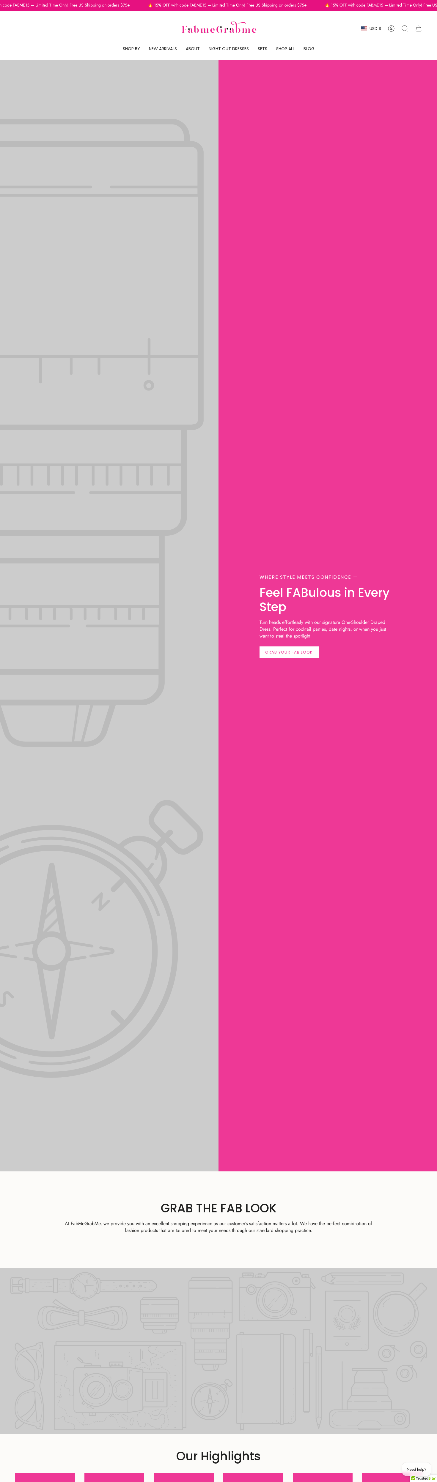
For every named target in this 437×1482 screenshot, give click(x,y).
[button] (131, 49)
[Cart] (418, 28)
